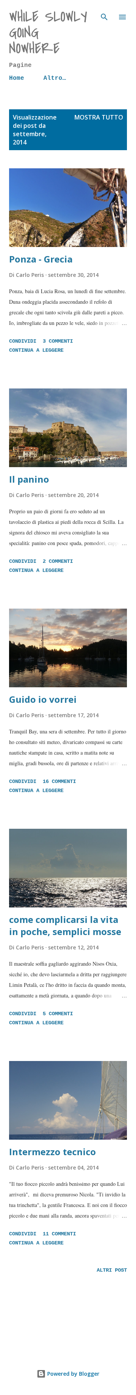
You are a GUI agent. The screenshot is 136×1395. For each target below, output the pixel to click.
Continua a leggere (36, 350)
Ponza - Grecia (41, 259)
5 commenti (58, 1014)
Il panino (29, 479)
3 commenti (58, 341)
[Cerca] (104, 13)
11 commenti (59, 1234)
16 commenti (59, 781)
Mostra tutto (98, 117)
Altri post (112, 1270)
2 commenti (58, 561)
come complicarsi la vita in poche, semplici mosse (65, 925)
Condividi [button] (22, 341)
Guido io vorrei (43, 699)
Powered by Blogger (72, 1373)
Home (16, 78)
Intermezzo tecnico (52, 1151)
